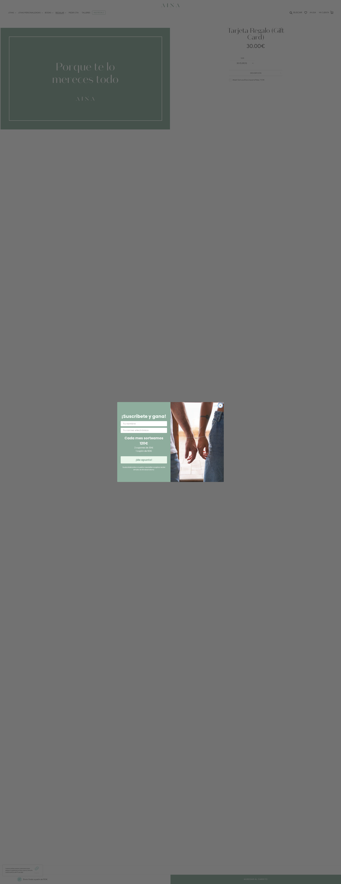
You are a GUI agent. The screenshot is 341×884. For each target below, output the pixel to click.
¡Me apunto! (144, 460)
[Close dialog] (220, 405)
